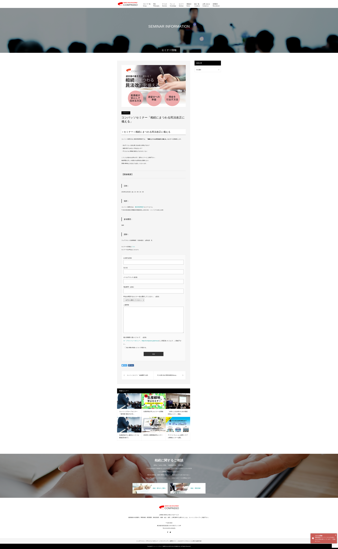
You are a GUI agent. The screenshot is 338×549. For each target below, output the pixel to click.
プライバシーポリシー (152, 541)
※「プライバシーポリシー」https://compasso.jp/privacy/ (141, 340)
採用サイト (173, 541)
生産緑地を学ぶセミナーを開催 (153, 411)
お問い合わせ (206, 5)
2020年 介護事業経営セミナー (152, 435)
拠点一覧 (197, 5)
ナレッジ (173, 5)
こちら (133, 246)
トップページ (140, 541)
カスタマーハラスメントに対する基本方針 (190, 541)
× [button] (335, 535)
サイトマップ (164, 541)
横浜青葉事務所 (139, 207)
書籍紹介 (189, 5)
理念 (156, 5)
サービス (164, 5)
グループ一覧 (146, 5)
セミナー (181, 5)
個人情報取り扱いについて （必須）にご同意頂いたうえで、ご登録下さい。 (152, 341)
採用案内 (216, 5)
